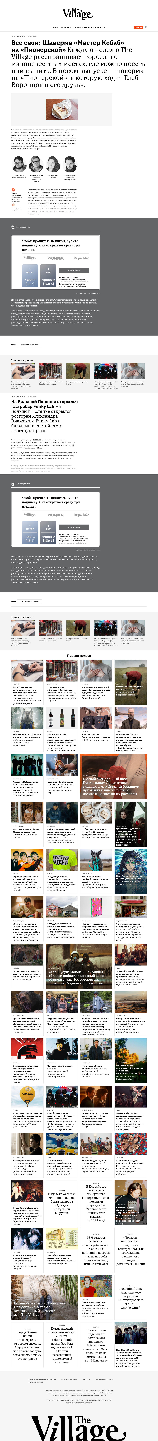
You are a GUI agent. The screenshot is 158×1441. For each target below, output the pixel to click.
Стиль (96, 27)
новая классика (18, 779)
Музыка (15, 873)
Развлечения (81, 27)
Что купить (85, 731)
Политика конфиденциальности (42, 1379)
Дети (102, 27)
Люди (63, 27)
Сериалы (16, 731)
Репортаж (16, 684)
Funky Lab (37, 440)
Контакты (86, 1379)
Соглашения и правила (104, 1379)
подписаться (74, 270)
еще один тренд (121, 1063)
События (85, 1299)
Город (56, 27)
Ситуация (50, 873)
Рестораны (20, 36)
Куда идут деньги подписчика (88, 293)
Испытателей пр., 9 (17, 197)
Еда (90, 27)
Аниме (118, 873)
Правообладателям (69, 1379)
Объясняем (119, 684)
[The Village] (79, 15)
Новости (62, 1191)
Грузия (49, 1015)
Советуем (85, 826)
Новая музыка (121, 826)
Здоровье (85, 684)
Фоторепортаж (53, 968)
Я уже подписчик (23, 227)
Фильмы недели (52, 826)
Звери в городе (87, 873)
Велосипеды (86, 1015)
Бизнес (70, 27)
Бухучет (50, 731)
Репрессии (16, 1063)
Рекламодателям (35, 1382)
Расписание (51, 1063)
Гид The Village (52, 684)
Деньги (15, 1110)
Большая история (89, 775)
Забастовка (51, 921)
